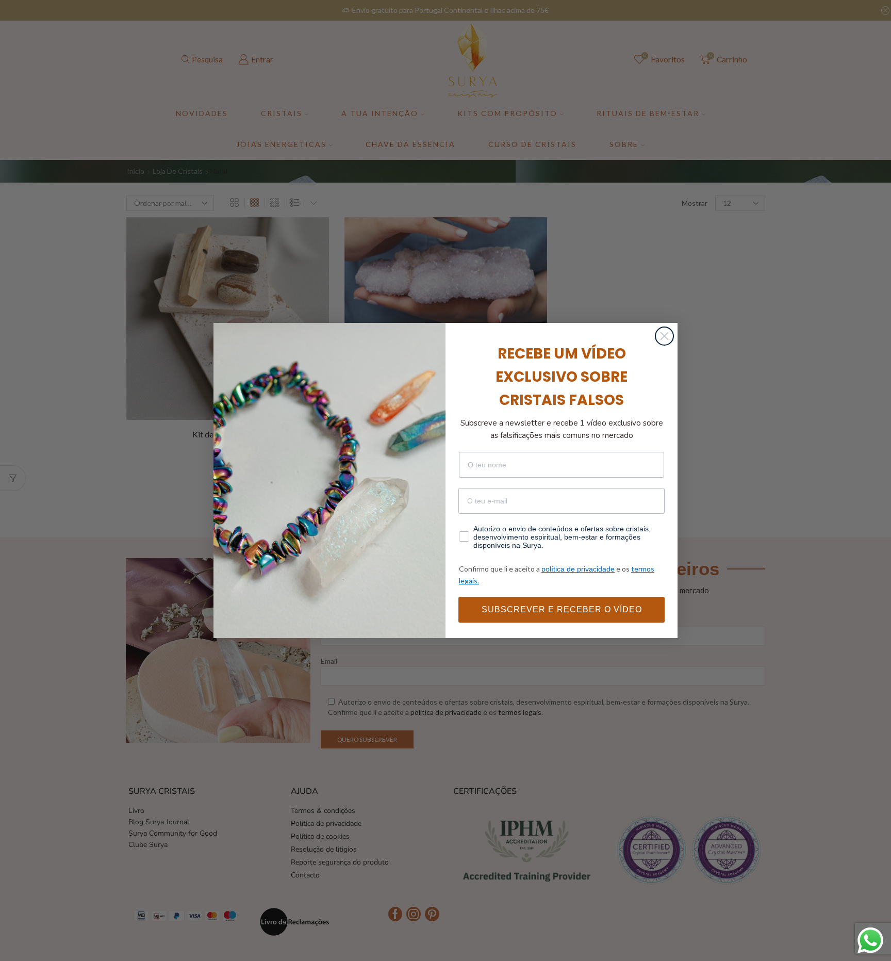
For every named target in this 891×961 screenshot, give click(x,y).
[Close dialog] (664, 336)
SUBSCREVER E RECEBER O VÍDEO (562, 609)
